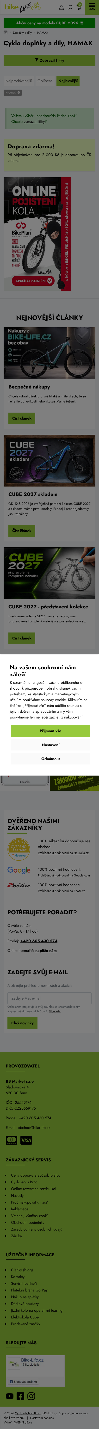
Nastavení (50, 745)
